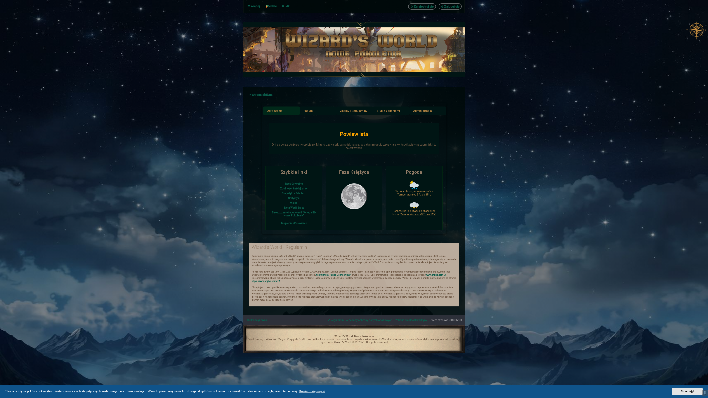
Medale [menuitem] (272, 6)
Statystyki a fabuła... (294, 193)
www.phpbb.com (434, 275)
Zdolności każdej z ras (294, 188)
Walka (293, 202)
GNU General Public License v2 (332, 275)
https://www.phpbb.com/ (264, 281)
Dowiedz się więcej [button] (312, 391)
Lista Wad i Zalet (294, 207)
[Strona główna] (363, 49)
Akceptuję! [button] (687, 391)
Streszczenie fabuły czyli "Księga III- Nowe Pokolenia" (294, 214)
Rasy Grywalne (294, 183)
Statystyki (294, 198)
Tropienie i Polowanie (294, 223)
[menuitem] (285, 6)
